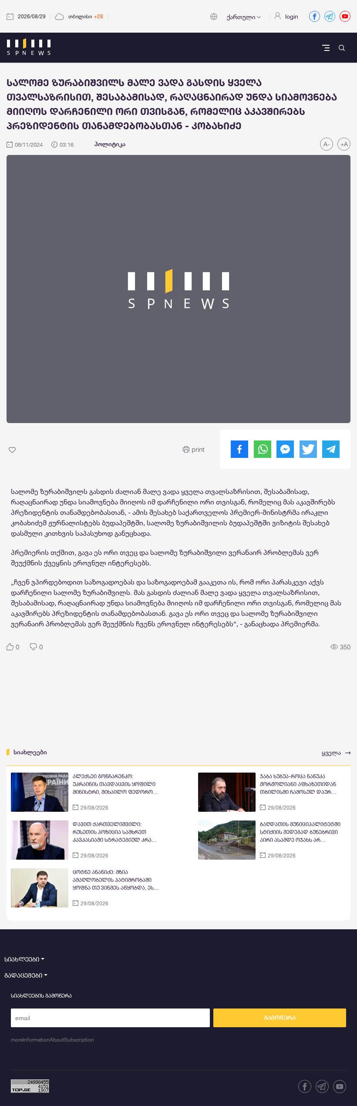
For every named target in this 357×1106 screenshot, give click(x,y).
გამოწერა (280, 1017)
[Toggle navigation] (326, 47)
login (291, 16)
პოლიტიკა (109, 144)
